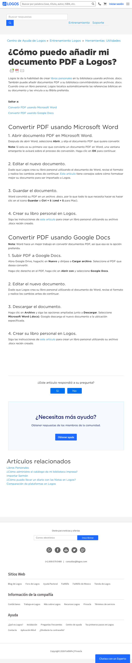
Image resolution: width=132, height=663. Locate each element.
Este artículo (68, 173)
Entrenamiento (79, 22)
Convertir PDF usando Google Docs (31, 113)
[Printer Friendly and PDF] (17, 70)
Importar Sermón (17, 475)
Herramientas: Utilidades (103, 40)
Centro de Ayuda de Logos (26, 40)
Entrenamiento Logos (65, 40)
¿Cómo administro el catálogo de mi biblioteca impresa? (42, 471)
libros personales (61, 78)
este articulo (47, 219)
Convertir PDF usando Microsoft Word (32, 107)
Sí (57, 390)
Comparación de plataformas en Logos (31, 483)
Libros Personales (18, 467)
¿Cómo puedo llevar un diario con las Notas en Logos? (41, 479)
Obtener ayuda (66, 437)
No (74, 390)
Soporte (98, 22)
